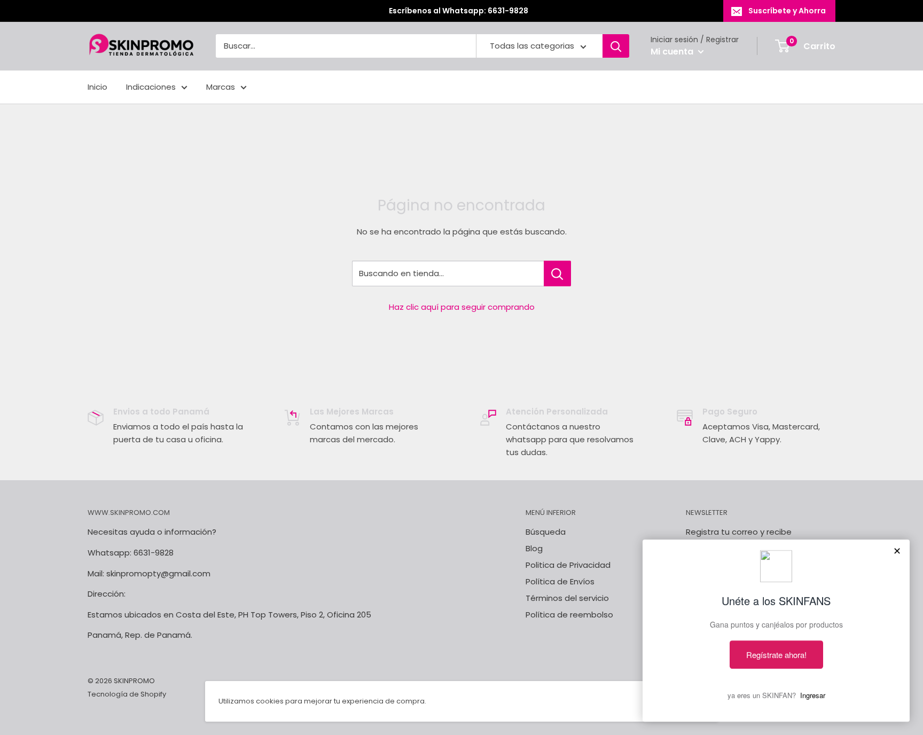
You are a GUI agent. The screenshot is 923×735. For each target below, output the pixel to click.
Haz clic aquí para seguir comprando (462, 306)
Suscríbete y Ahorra (787, 10)
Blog (534, 548)
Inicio (97, 86)
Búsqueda (546, 531)
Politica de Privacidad (568, 564)
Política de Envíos (560, 581)
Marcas (220, 86)
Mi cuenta (673, 51)
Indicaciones (151, 86)
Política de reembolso (569, 614)
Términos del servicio (567, 598)
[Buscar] (616, 46)
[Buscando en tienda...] (557, 273)
